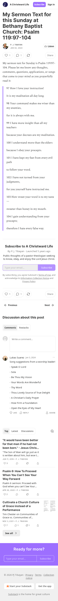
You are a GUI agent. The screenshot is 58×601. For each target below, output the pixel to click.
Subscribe (39, 4)
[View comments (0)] (17, 463)
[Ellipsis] (53, 357)
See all (9, 533)
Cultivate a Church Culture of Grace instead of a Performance (21, 506)
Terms (38, 574)
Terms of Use (44, 274)
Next (47, 305)
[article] (29, 451)
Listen (51, 46)
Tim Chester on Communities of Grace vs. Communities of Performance (20, 516)
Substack (13, 594)
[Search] (52, 431)
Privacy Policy (28, 281)
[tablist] (16, 327)
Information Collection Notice (35, 278)
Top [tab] (6, 431)
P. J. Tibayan (16, 45)
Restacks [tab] (24, 327)
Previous (12, 305)
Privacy (29, 574)
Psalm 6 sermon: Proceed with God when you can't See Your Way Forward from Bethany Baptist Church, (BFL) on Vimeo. (20, 484)
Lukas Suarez (17, 357)
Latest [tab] (14, 431)
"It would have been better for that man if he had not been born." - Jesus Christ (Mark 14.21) (20, 444)
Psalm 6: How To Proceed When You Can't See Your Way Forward (20, 475)
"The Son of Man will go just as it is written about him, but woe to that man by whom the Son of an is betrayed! (21, 453)
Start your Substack (21, 586)
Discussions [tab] (27, 431)
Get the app (44, 586)
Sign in (51, 4)
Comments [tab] (10, 327)
